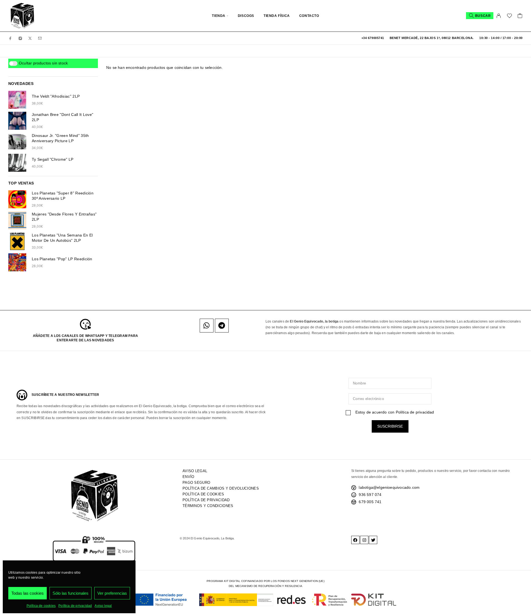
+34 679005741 (372, 38)
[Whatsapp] (207, 325)
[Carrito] (520, 16)
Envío (188, 477)
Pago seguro (196, 482)
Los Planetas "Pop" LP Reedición (62, 259)
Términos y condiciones (208, 506)
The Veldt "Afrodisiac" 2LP (56, 96)
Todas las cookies (27, 593)
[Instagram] (20, 38)
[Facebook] (10, 38)
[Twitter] (373, 540)
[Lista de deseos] (509, 16)
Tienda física (277, 16)
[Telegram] (222, 325)
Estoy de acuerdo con (394, 412)
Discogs (246, 16)
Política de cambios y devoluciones (221, 488)
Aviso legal (103, 606)
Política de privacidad (75, 606)
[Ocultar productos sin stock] (13, 63)
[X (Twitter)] (30, 38)
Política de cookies (41, 606)
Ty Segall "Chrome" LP (53, 159)
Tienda (218, 16)
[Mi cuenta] (498, 15)
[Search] (480, 15)
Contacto (309, 16)
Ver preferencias (112, 593)
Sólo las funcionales (70, 593)
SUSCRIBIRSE (390, 426)
